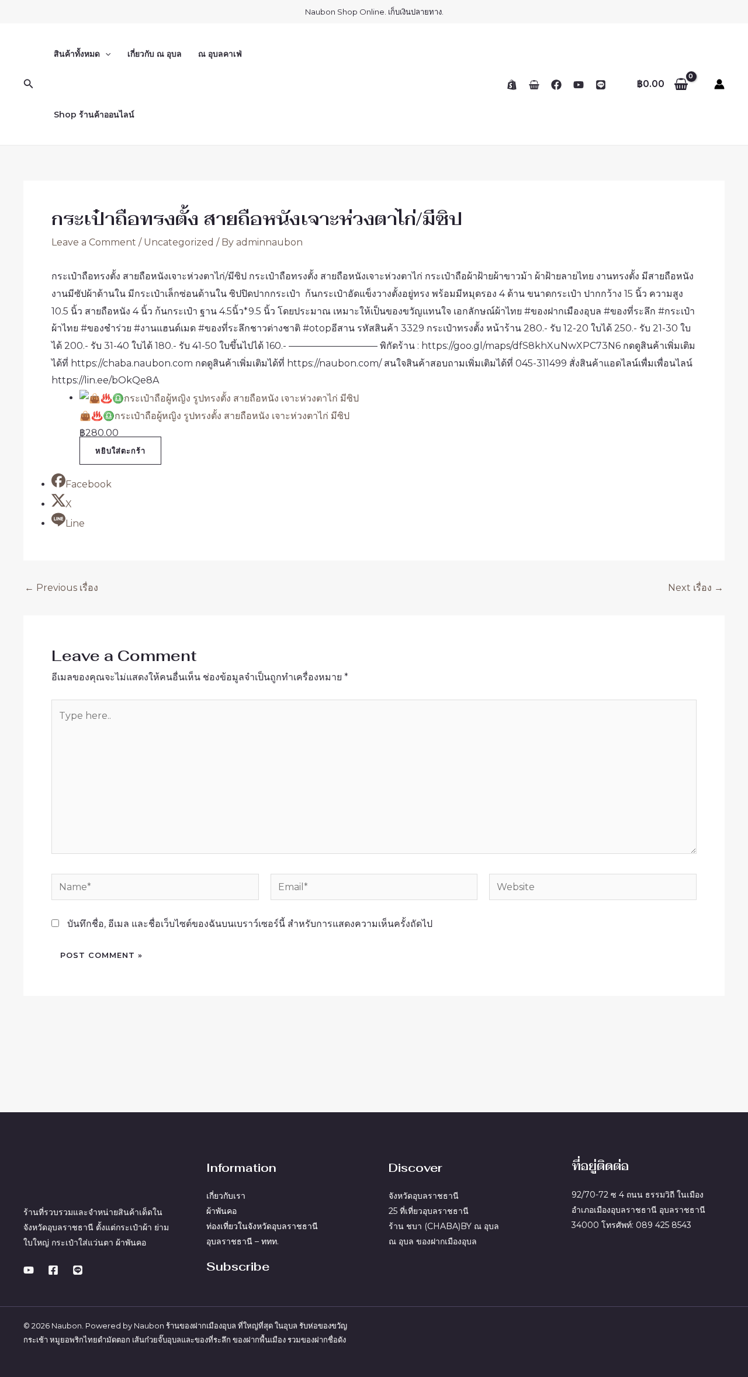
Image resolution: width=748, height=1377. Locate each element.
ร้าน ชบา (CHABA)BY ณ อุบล (444, 1226)
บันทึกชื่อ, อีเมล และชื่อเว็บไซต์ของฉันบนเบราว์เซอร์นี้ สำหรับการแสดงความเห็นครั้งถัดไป (249, 923)
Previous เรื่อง (61, 588)
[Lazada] (534, 84)
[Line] (600, 84)
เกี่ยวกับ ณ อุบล (154, 54)
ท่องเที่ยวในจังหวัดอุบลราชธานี (262, 1226)
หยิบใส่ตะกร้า (120, 450)
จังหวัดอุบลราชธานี (424, 1196)
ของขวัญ (332, 1325)
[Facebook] (556, 84)
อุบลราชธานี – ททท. (242, 1241)
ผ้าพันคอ (221, 1211)
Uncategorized (179, 242)
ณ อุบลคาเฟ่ (220, 54)
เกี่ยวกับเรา (225, 1196)
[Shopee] (512, 84)
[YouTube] (578, 84)
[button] (28, 84)
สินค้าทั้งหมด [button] (77, 54)
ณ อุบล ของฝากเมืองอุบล (433, 1241)
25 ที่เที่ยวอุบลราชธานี (429, 1211)
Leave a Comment (93, 242)
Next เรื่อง (695, 588)
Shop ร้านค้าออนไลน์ (94, 114)
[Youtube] (28, 1270)
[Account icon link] (719, 84)
